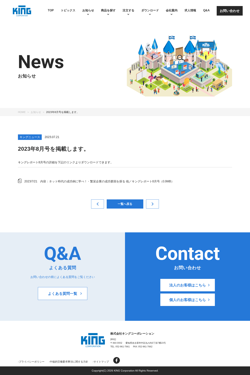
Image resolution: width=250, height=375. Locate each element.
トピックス (68, 10)
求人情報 (190, 10)
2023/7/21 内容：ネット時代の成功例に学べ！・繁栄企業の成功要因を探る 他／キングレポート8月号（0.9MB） (99, 181)
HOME (22, 112)
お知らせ (36, 112)
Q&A (206, 10)
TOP (51, 10)
